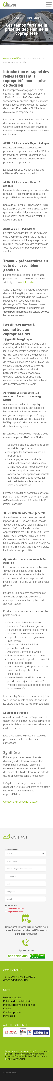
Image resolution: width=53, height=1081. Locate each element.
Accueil (6, 58)
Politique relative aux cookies (19, 1005)
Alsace (46, 1052)
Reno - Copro (33, 18)
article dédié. (27, 282)
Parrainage (9, 1016)
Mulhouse (17, 1054)
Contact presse (12, 1012)
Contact (8, 1009)
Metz (8, 1059)
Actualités (18, 18)
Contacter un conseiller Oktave (20, 802)
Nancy (13, 1059)
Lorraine (43, 1057)
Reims (36, 1057)
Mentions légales (12, 998)
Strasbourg (27, 1054)
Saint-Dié (21, 1059)
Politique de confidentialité (17, 1001)
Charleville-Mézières (23, 1057)
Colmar (9, 1054)
